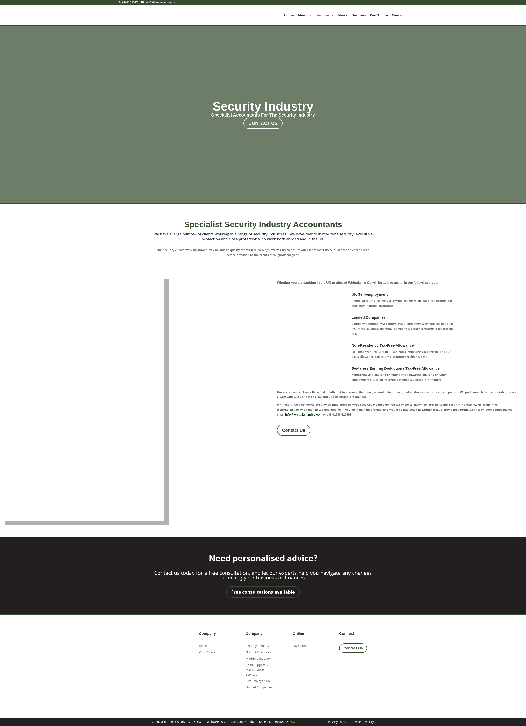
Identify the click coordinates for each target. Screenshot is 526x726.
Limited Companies (259, 687)
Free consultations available (263, 592)
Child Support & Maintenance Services (257, 670)
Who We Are (207, 652)
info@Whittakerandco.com (160, 2)
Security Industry (263, 106)
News (342, 15)
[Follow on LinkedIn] (365, 663)
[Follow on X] (354, 663)
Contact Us (263, 123)
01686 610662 (130, 2)
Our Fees (358, 15)
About (303, 15)
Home (289, 15)
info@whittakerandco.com (303, 414)
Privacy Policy (337, 722)
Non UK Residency (258, 652)
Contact (398, 15)
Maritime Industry (258, 658)
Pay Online (379, 15)
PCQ (292, 722)
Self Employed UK (258, 681)
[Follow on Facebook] (343, 663)
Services (323, 15)
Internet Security (362, 722)
